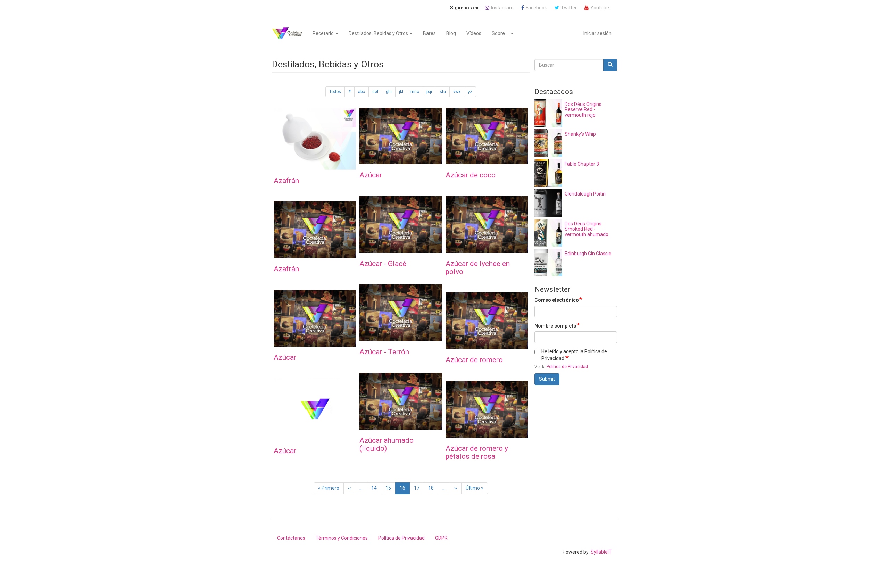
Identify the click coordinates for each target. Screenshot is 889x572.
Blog (451, 33)
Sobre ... (501, 33)
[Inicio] (289, 33)
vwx (456, 91)
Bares (429, 33)
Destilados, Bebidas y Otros (379, 33)
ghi (389, 91)
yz (470, 91)
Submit (547, 379)
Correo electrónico (556, 300)
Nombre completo (555, 326)
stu (443, 91)
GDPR (441, 538)
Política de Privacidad (567, 366)
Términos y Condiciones (342, 538)
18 (433, 488)
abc (361, 91)
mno (414, 91)
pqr (429, 91)
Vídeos (473, 33)
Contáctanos (291, 538)
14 (376, 488)
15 (390, 488)
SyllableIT (601, 552)
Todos (335, 91)
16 (405, 489)
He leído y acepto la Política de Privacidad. (574, 355)
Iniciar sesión (597, 33)
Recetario (324, 33)
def (375, 91)
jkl (401, 91)
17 (419, 488)
